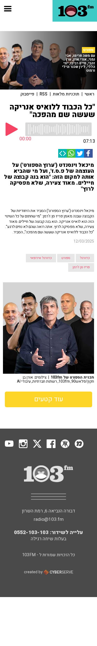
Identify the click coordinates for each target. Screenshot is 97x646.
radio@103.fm (49, 519)
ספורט (88, 50)
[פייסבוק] (88, 153)
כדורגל (85, 258)
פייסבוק (27, 94)
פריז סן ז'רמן (81, 267)
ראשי (89, 94)
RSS (43, 94)
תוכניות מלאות (66, 94)
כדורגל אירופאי (41, 258)
